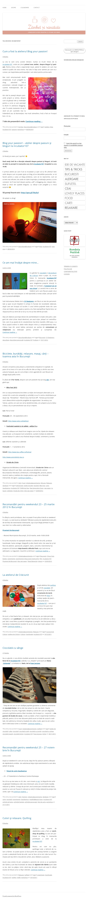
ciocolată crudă (24, 731)
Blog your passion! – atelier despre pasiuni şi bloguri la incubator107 (27, 144)
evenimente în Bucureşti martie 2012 (27, 559)
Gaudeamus (6, 488)
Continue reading (34, 121)
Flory (48, 596)
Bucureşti (42, 337)
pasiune (14, 129)
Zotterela (6, 663)
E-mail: (66, 135)
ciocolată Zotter (19, 734)
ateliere (47, 127)
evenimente (11, 559)
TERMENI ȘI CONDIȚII (71, 266)
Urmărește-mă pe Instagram (74, 60)
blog (51, 127)
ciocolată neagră (8, 734)
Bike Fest (42, 486)
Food (23, 483)
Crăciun (22, 634)
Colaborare (25, 7)
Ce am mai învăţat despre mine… (21, 262)
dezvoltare (6, 340)
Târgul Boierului (32, 561)
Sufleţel (39, 729)
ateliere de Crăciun (14, 634)
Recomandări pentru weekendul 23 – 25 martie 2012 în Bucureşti (29, 506)
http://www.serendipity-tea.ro (13, 457)
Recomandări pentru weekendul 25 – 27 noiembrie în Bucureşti (29, 749)
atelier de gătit (28, 486)
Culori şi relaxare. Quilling (17, 818)
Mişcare (43, 483)
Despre (13, 7)
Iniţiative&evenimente (33, 483)
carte (47, 486)
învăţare (35, 340)
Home (4, 7)
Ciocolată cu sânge (13, 647)
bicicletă (36, 486)
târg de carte (42, 802)
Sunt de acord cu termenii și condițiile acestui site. (73, 145)
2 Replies (5, 151)
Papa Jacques (35, 663)
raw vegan (47, 488)
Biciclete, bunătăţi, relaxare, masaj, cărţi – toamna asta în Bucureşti (26, 355)
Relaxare (49, 483)
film (41, 559)
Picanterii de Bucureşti (10, 561)
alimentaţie (19, 486)
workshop (20, 129)
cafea (10, 731)
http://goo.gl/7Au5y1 (30, 192)
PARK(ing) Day (24, 488)
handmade (29, 634)
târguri (40, 561)
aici (38, 781)
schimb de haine (8, 802)
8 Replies (5, 362)
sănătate (10, 491)
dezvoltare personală (16, 340)
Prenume (67, 126)
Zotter (44, 734)
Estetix (5, 559)
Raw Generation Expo (36, 488)
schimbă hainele (19, 802)
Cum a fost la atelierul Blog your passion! (25, 51)
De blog (20, 127)
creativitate (40, 875)
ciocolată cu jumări (35, 731)
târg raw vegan (29, 491)
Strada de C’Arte (18, 491)
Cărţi (19, 483)
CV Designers (50, 337)
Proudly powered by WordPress (12, 896)
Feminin (24, 797)
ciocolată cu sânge (48, 731)
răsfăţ (19, 877)
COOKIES (67, 274)
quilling (53, 585)
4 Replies (5, 57)
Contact (37, 7)
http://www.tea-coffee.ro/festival (19, 452)
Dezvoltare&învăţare (30, 127)
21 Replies (6, 653)
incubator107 (7, 64)
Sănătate (5, 486)
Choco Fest (50, 556)
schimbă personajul (31, 802)
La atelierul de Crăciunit (16, 574)
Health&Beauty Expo (36, 799)
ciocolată (43, 273)
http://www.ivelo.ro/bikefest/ (18, 421)
